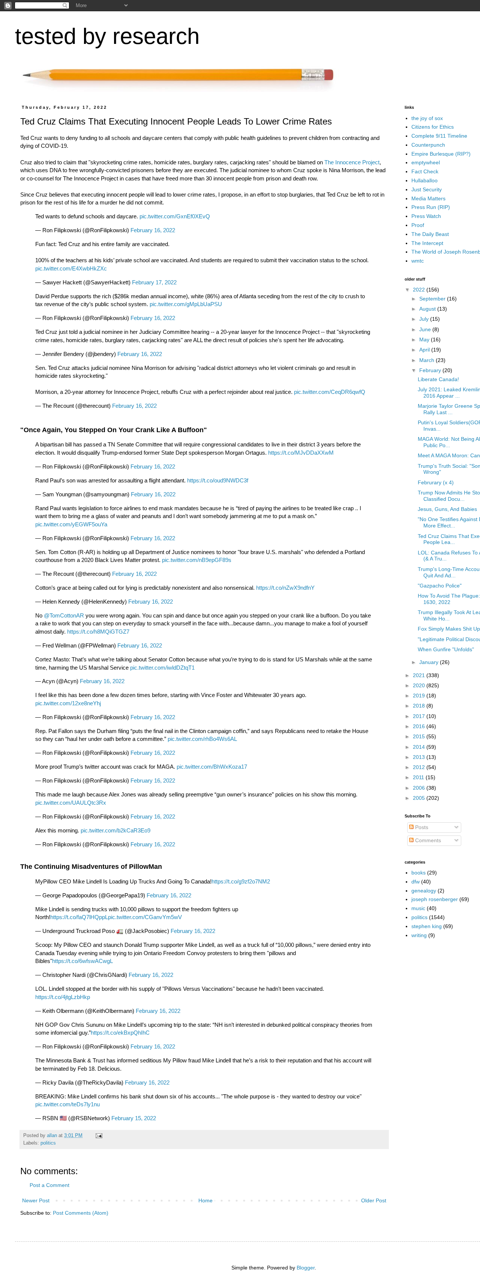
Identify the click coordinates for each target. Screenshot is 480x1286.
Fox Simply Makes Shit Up (449, 629)
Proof (417, 225)
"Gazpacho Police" (440, 586)
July (424, 319)
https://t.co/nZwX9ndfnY (285, 587)
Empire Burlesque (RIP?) (441, 154)
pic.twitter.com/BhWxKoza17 (212, 766)
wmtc (417, 261)
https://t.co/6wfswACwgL (82, 961)
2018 (419, 706)
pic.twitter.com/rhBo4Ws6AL (202, 739)
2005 (419, 798)
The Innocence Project (352, 162)
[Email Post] (98, 1135)
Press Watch (426, 216)
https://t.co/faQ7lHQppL (79, 917)
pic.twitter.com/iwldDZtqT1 (162, 667)
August (428, 309)
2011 (419, 777)
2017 (419, 716)
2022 (419, 290)
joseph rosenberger (434, 899)
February (430, 370)
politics (48, 1143)
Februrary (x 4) (436, 482)
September (433, 299)
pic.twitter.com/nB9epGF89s (196, 560)
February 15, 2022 (133, 1118)
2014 (419, 747)
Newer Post (36, 1200)
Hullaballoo (424, 180)
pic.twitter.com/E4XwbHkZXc (71, 268)
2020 (419, 685)
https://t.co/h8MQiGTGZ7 (98, 631)
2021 (419, 675)
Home (205, 1200)
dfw (415, 882)
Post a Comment (49, 1185)
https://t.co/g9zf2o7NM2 (241, 881)
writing (419, 935)
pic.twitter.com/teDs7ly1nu (67, 1104)
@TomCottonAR (64, 615)
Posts (421, 827)
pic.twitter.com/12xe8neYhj (68, 703)
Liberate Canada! (438, 379)
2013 (419, 757)
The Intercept (427, 243)
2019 (419, 696)
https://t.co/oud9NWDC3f (217, 480)
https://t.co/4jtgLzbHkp (62, 997)
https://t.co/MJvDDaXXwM (301, 452)
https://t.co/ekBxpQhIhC (120, 1032)
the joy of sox (427, 118)
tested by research (107, 36)
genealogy (423, 891)
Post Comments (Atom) (80, 1213)
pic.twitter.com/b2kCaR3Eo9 (115, 830)
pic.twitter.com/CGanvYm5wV (145, 917)
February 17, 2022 (154, 282)
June (425, 329)
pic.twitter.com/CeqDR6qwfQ (329, 392)
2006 (419, 788)
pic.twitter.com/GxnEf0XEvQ (175, 216)
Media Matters (428, 198)
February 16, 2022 (152, 230)
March (427, 360)
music (418, 908)
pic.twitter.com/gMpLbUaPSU (186, 304)
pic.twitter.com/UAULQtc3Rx (70, 802)
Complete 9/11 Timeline (439, 136)
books (418, 873)
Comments (427, 840)
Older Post (373, 1200)
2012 (419, 767)
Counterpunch (428, 145)
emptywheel (425, 162)
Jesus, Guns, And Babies (447, 509)
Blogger (306, 1268)
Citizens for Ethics (432, 127)
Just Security (426, 189)
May (425, 340)
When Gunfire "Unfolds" (446, 649)
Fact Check (424, 171)
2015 (419, 736)
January (429, 662)
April (425, 350)
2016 (419, 726)
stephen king (426, 926)
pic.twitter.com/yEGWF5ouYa (71, 524)
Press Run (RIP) (430, 207)
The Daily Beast (430, 234)
